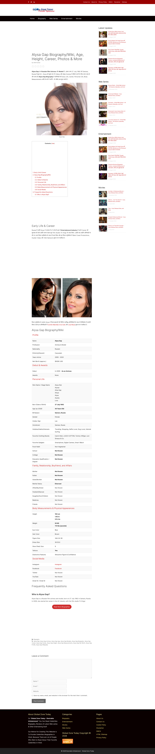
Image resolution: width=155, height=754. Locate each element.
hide (53, 143)
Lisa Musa (71, 325)
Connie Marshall (53, 325)
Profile (38, 177)
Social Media (40, 189)
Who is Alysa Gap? (42, 194)
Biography (42, 18)
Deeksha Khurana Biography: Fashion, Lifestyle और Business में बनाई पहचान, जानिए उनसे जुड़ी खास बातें (116, 60)
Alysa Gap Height (52, 643)
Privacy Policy (103, 2)
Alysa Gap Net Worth (79, 643)
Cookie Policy (101, 725)
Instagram (58, 564)
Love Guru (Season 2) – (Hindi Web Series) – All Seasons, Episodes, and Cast (117, 121)
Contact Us (86, 2)
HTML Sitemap (101, 734)
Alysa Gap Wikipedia (42, 645)
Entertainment (66, 18)
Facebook (58, 568)
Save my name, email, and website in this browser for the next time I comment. (60, 695)
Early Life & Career (39, 172)
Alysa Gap (36, 641)
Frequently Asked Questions (43, 192)
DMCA (110, 2)
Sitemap (124, 2)
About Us (94, 2)
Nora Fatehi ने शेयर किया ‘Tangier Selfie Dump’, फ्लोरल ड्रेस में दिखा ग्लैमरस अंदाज (117, 51)
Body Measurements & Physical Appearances (51, 187)
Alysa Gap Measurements (65, 643)
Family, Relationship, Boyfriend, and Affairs (50, 185)
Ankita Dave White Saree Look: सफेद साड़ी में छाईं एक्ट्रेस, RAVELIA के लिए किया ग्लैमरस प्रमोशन (117, 33)
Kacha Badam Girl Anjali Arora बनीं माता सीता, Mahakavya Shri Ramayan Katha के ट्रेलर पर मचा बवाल (117, 42)
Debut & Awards (41, 180)
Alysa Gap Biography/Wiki (42, 175)
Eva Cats (62, 325)
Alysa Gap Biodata (66, 641)
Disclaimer (117, 2)
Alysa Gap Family (41, 643)
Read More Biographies (62, 607)
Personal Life (40, 182)
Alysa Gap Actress (45, 641)
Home (32, 18)
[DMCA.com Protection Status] (67, 743)
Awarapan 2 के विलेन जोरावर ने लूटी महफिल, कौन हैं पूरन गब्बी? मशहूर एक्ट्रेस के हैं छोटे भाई (117, 69)
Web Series (53, 18)
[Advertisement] (61, 35)
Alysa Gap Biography (78, 641)
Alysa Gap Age (55, 641)
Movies (78, 18)
